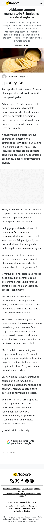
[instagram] (32, 481)
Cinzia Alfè (13, 77)
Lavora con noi (21, 491)
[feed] (12, 481)
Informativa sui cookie (12, 489)
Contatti (37, 489)
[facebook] (22, 481)
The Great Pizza (28, 508)
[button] (4, 83)
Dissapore (18, 45)
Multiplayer (10, 506)
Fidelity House (14, 508)
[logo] (12, 3)
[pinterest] (27, 481)
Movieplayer (22, 506)
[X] (17, 481)
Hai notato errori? (9, 452)
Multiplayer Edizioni (22, 511)
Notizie (26, 45)
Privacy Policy (27, 489)
